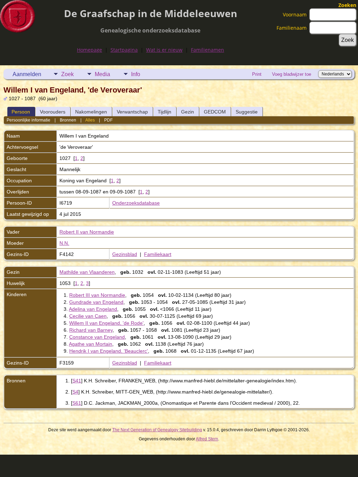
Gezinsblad (124, 254)
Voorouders (52, 112)
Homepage (89, 49)
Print (257, 74)
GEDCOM (215, 112)
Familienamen (207, 49)
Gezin (187, 112)
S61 (76, 403)
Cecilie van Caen (88, 316)
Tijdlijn (164, 112)
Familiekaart (157, 254)
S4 (75, 392)
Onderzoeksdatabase (136, 203)
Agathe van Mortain (90, 344)
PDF (108, 120)
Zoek (67, 74)
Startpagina (124, 49)
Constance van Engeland (97, 337)
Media (102, 74)
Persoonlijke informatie (28, 120)
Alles (90, 120)
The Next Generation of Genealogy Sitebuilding (157, 429)
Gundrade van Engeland (96, 302)
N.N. (64, 243)
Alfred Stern (207, 438)
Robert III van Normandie (97, 295)
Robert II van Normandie (86, 232)
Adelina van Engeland (93, 309)
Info (135, 74)
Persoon (21, 112)
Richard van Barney (91, 330)
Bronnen (68, 120)
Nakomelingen (91, 112)
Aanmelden (27, 74)
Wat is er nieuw (164, 49)
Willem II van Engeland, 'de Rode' (106, 323)
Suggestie (247, 112)
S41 (76, 380)
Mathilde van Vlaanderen (87, 272)
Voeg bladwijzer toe (291, 74)
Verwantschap (132, 112)
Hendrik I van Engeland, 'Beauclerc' (108, 351)
